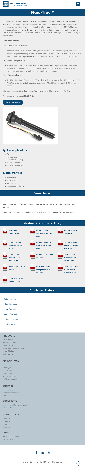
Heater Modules (9, 351)
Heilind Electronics (11, 319)
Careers (5, 424)
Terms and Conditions (11, 436)
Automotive (7, 365)
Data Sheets (7, 408)
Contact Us (7, 395)
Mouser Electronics (11, 314)
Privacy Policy (8, 439)
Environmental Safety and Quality (15, 405)
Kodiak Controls (10, 299)
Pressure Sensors (9, 342)
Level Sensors (8, 340)
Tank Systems (8, 354)
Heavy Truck (7, 373)
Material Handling (9, 376)
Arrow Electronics (10, 309)
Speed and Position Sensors (13, 348)
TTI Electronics (9, 324)
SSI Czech (6, 427)
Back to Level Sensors (13, 102)
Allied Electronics (10, 304)
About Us (6, 419)
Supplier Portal (8, 390)
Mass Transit (7, 370)
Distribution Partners (11, 393)
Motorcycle (7, 367)
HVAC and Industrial (10, 379)
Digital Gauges (8, 345)
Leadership (7, 421)
